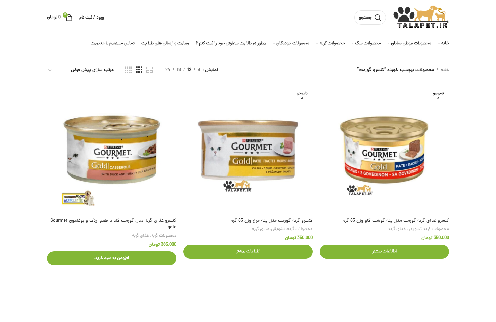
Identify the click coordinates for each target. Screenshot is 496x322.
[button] (111, 258)
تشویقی (414, 229)
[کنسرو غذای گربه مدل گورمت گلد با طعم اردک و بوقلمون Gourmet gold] (111, 150)
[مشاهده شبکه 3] (139, 70)
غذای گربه (397, 229)
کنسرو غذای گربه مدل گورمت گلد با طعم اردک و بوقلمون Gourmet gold (113, 224)
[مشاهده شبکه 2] (149, 70)
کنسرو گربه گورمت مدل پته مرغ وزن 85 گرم (272, 220)
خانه (445, 70)
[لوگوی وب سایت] (421, 18)
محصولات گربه (436, 229)
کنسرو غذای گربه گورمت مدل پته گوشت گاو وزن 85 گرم (396, 220)
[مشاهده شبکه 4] (128, 70)
